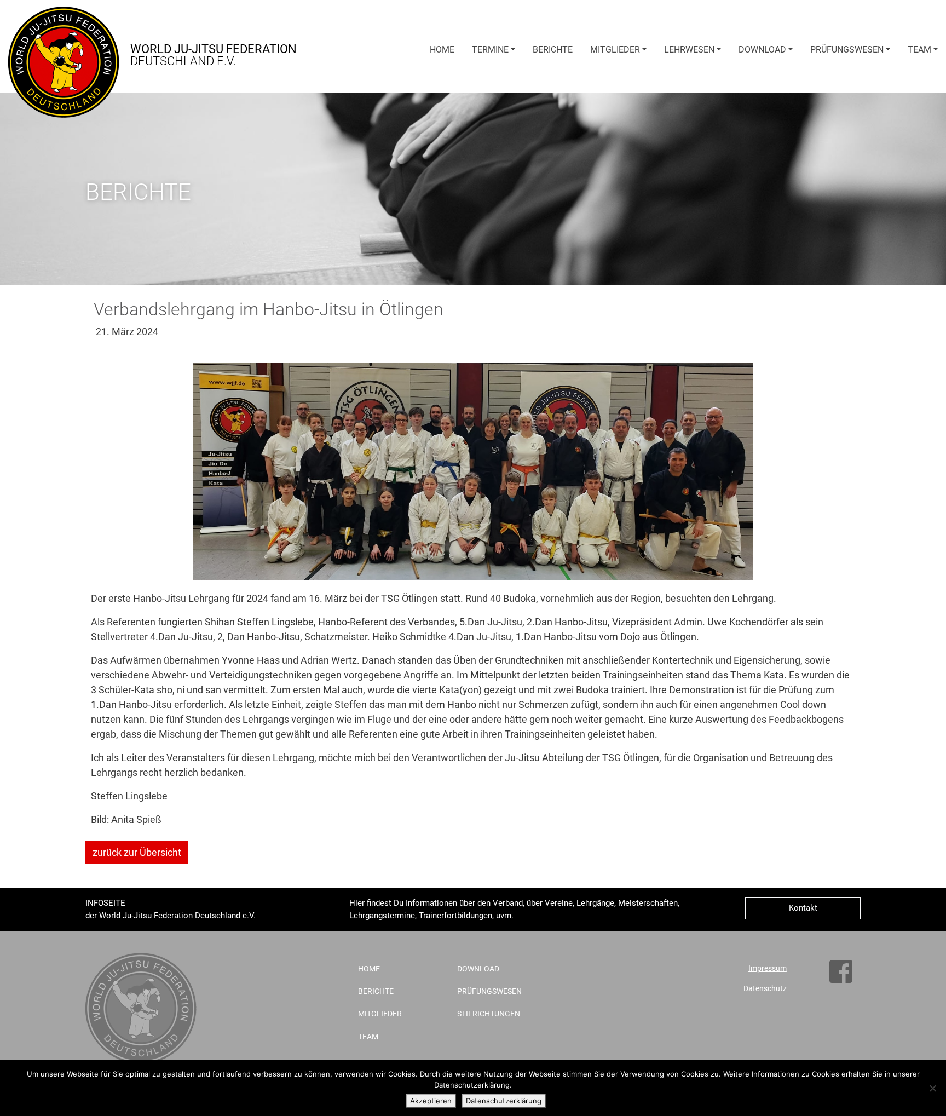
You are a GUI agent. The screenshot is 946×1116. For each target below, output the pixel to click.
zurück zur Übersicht (137, 852)
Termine (490, 49)
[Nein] (932, 1088)
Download (762, 49)
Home (442, 49)
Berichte (553, 49)
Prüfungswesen (847, 49)
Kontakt (803, 908)
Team (919, 49)
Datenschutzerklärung (503, 1100)
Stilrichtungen (488, 1014)
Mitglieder (615, 49)
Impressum (767, 968)
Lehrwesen (689, 49)
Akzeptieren (431, 1100)
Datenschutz (765, 988)
